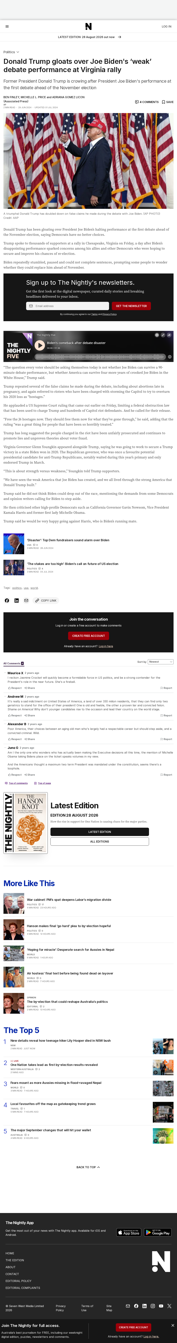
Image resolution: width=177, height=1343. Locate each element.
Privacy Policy (110, 314)
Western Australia (22, 1069)
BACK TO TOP (86, 1167)
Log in (166, 26)
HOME (10, 1253)
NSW (13, 1045)
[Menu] (7, 26)
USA (29, 545)
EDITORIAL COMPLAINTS (23, 1288)
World (34, 588)
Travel (15, 1108)
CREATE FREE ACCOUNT (88, 636)
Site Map (109, 1308)
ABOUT (11, 1267)
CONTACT (12, 1274)
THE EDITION (15, 1260)
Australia (17, 1135)
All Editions (99, 841)
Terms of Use (87, 1308)
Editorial (32, 1006)
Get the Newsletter (131, 306)
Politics (9, 52)
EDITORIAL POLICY (18, 1281)
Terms (94, 314)
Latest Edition (99, 832)
